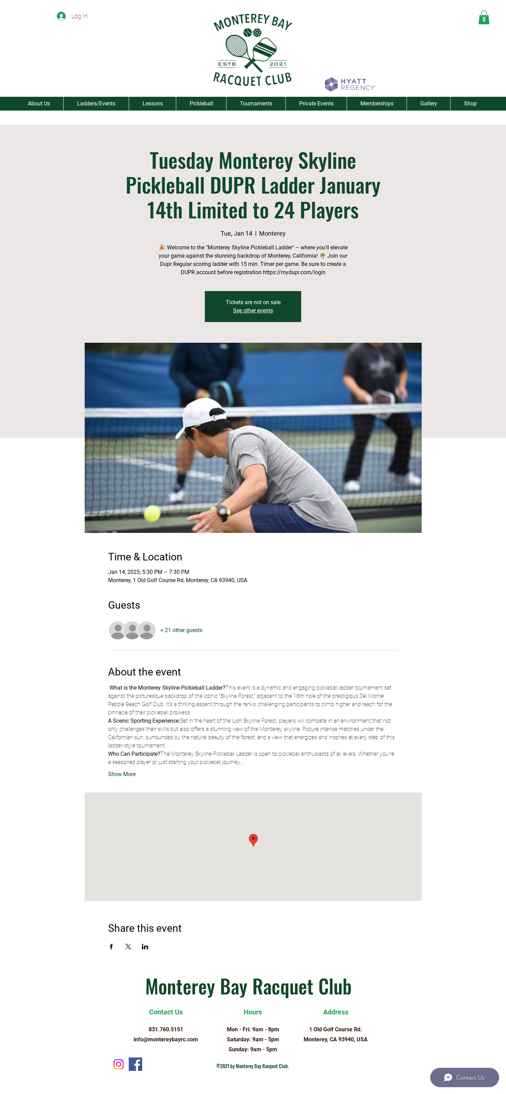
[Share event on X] (128, 946)
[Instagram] (118, 1064)
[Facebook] (135, 1064)
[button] (484, 17)
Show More (122, 774)
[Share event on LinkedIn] (145, 946)
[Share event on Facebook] (111, 946)
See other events (253, 310)
